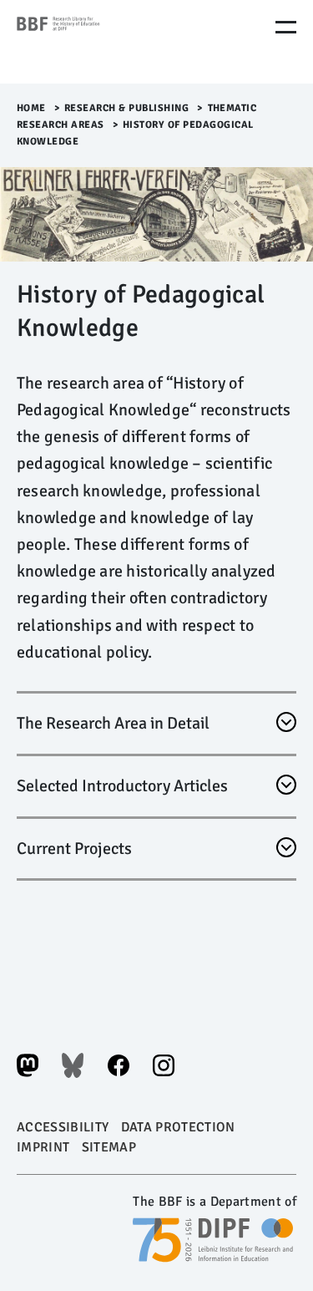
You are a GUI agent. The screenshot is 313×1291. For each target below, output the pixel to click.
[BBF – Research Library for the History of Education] (88, 42)
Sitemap (109, 1147)
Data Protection (178, 1127)
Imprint (43, 1147)
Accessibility (63, 1127)
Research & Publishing (126, 108)
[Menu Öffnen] (285, 27)
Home (31, 108)
